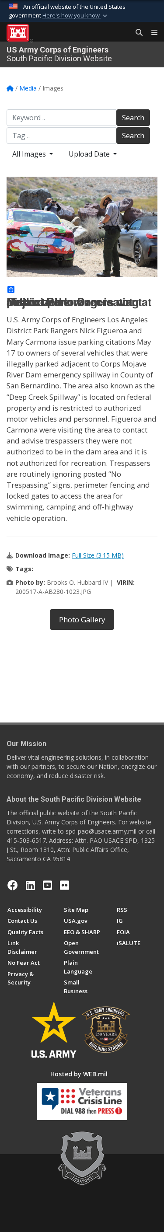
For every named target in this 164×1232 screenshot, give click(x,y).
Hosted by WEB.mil (79, 1074)
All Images (30, 154)
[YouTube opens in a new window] (47, 885)
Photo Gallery (82, 619)
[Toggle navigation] (150, 33)
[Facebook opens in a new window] (12, 885)
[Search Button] (136, 33)
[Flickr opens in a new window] (64, 885)
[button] (75, 15)
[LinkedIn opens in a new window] (30, 885)
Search (133, 117)
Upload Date (90, 154)
